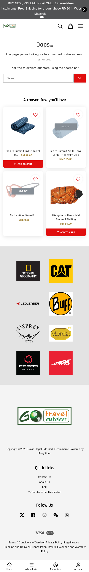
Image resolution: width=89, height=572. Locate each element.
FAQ (44, 487)
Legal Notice (71, 542)
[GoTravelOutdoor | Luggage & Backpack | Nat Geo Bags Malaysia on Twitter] (22, 517)
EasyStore (44, 453)
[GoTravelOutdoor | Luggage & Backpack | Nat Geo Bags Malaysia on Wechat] (56, 517)
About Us (44, 482)
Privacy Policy (54, 542)
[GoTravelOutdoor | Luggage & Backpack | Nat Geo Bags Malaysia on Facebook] (33, 517)
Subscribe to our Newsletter (44, 492)
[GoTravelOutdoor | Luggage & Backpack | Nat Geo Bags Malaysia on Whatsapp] (67, 517)
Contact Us (44, 477)
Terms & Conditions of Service (26, 542)
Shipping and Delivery (17, 547)
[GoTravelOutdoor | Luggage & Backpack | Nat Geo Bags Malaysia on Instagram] (44, 517)
